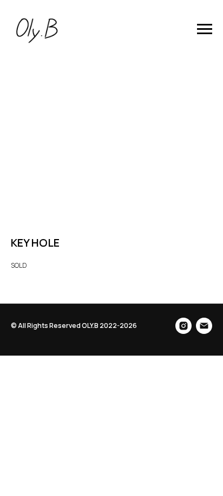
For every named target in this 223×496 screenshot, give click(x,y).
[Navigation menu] (204, 29)
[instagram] (183, 326)
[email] (204, 326)
